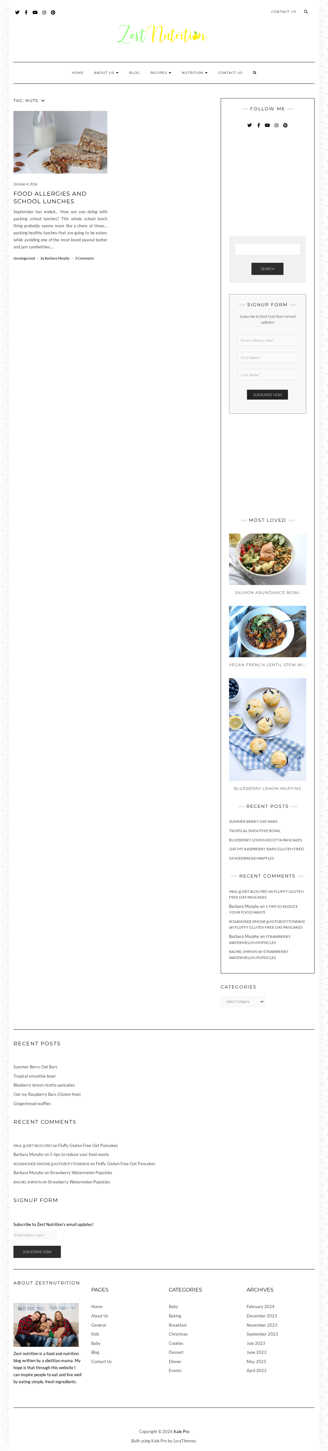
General (98, 1325)
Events (175, 1370)
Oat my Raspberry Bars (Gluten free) (266, 848)
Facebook (26, 15)
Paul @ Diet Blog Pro (248, 891)
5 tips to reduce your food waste (79, 1154)
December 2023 (262, 1315)
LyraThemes (184, 1440)
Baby (96, 1343)
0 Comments (84, 258)
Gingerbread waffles (251, 858)
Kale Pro (181, 1431)
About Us (104, 73)
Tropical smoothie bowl (255, 830)
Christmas (178, 1334)
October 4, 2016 (25, 184)
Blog (134, 73)
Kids (95, 1334)
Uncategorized (24, 258)
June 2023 (256, 1352)
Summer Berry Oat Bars (253, 821)
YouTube (35, 15)
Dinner (175, 1361)
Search (267, 269)
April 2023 (256, 1370)
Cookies (176, 1343)
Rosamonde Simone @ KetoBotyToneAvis (267, 921)
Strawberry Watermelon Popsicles (81, 1172)
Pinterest (53, 15)
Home (78, 73)
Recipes (159, 73)
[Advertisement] (277, 183)
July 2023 (256, 1343)
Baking (175, 1315)
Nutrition (193, 73)
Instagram (44, 15)
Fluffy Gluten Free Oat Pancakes (268, 927)
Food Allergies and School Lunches (50, 197)
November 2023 (262, 1325)
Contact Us (283, 12)
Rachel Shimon (243, 951)
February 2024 (261, 1306)
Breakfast (178, 1325)
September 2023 (262, 1334)
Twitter (17, 15)
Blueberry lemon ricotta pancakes (265, 840)
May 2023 (256, 1361)
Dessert (176, 1352)
